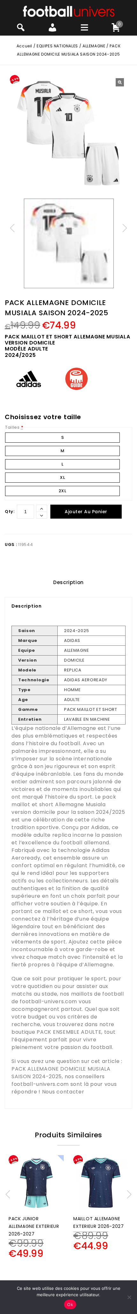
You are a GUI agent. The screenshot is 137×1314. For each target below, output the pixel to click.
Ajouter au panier (86, 511)
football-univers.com (48, 1001)
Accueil (24, 46)
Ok (70, 1304)
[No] (129, 1297)
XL (62, 477)
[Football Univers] (68, 11)
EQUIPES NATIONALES (57, 46)
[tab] (68, 582)
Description (68, 582)
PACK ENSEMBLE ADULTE (69, 1032)
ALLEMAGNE (94, 46)
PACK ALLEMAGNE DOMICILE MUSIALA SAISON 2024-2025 (61, 1072)
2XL (63, 491)
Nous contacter (63, 1091)
